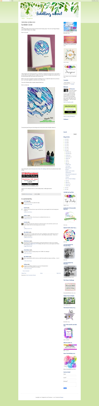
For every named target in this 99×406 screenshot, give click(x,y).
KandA (25, 207)
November (68, 153)
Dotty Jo (26, 215)
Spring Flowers (68, 172)
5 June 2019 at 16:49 (28, 253)
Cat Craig (26, 201)
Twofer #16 (68, 175)
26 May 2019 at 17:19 (28, 228)
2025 (66, 140)
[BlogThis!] (36, 194)
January (67, 185)
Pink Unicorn (26, 241)
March (67, 182)
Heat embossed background (71, 174)
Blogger (61, 397)
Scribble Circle (68, 164)
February (67, 184)
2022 (66, 145)
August (67, 158)
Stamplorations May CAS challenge (39, 168)
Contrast (67, 177)
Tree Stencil (68, 166)
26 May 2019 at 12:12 (28, 218)
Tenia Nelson (27, 250)
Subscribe (70, 112)
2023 (66, 144)
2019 (66, 150)
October (67, 155)
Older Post (59, 273)
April (67, 180)
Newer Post (24, 273)
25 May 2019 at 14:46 (28, 204)
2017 (66, 189)
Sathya (25, 264)
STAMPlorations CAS (34, 243)
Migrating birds (68, 167)
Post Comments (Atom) (31, 275)
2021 (66, 147)
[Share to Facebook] (38, 194)
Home (23, 18)
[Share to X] (37, 194)
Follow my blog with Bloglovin (69, 116)
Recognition (30, 18)
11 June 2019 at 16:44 (28, 260)
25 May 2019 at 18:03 (28, 212)
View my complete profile (68, 102)
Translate (72, 84)
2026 (66, 139)
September (68, 156)
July (66, 160)
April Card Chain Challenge (70, 178)
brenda (25, 222)
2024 (66, 142)
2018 (66, 187)
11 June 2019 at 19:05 (28, 268)
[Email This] (35, 194)
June (67, 161)
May (67, 163)
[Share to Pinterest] (39, 194)
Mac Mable (26, 232)
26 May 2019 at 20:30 (28, 237)
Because (67, 169)
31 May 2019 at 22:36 (28, 246)
